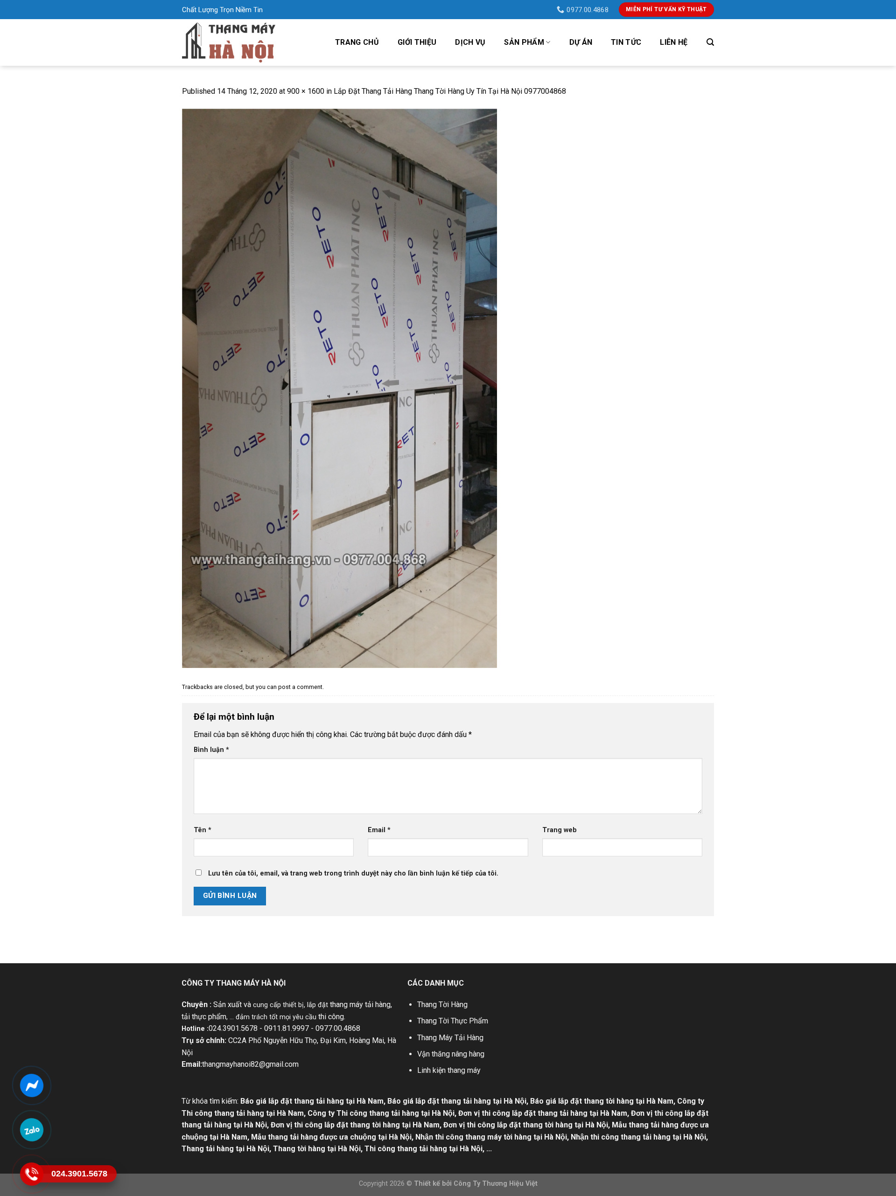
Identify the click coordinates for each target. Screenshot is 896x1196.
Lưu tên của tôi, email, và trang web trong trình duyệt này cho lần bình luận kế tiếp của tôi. (353, 873)
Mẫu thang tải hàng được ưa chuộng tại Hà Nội (331, 1137)
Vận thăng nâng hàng (450, 1054)
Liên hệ (673, 42)
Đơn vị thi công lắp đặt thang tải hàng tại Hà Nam (542, 1113)
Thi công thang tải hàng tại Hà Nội (423, 1148)
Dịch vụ (470, 42)
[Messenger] (31, 1085)
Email (379, 830)
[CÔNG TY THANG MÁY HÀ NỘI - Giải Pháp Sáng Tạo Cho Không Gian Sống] (228, 42)
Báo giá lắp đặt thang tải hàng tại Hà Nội (456, 1101)
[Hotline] (31, 1174)
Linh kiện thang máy (449, 1070)
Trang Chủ (357, 42)
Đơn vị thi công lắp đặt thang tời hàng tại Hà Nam (355, 1124)
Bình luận (211, 750)
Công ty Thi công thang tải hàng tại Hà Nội (381, 1113)
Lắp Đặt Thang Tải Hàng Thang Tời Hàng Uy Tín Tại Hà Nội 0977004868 (450, 91)
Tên (202, 830)
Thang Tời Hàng (442, 1004)
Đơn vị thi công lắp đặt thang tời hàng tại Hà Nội (525, 1124)
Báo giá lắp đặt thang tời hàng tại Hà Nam (601, 1101)
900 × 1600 (305, 91)
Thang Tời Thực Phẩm (452, 1020)
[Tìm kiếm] (710, 42)
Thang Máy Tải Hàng (450, 1037)
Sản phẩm (524, 42)
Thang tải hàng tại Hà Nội (225, 1148)
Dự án (581, 42)
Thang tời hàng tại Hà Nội (317, 1148)
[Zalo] (31, 1129)
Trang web (559, 830)
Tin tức (626, 42)
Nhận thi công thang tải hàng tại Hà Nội (638, 1137)
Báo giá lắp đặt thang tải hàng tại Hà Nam (312, 1101)
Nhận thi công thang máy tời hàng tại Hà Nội (491, 1137)
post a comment (300, 686)
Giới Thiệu (417, 42)
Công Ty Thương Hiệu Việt (496, 1184)
